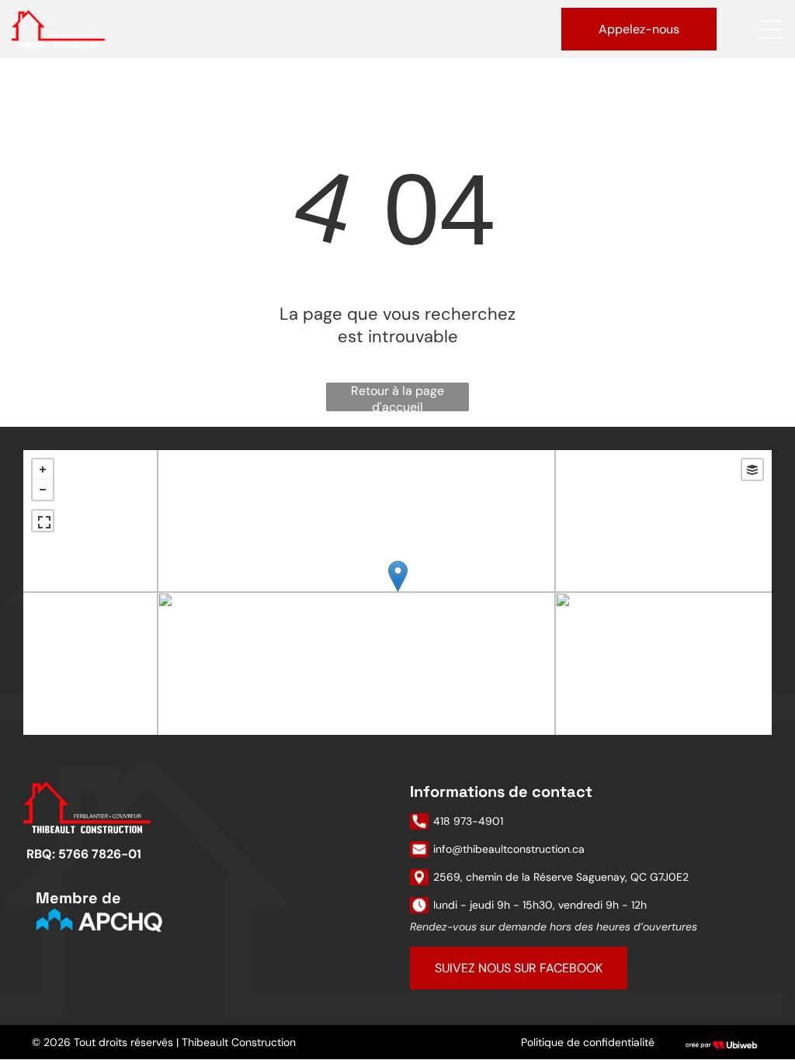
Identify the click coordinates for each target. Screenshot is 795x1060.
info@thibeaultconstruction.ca (509, 849)
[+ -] (397, 592)
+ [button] (43, 469)
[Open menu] (771, 29)
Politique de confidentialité (587, 1042)
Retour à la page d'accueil (397, 397)
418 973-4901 (468, 821)
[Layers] (752, 469)
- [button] (43, 490)
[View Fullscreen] (43, 521)
